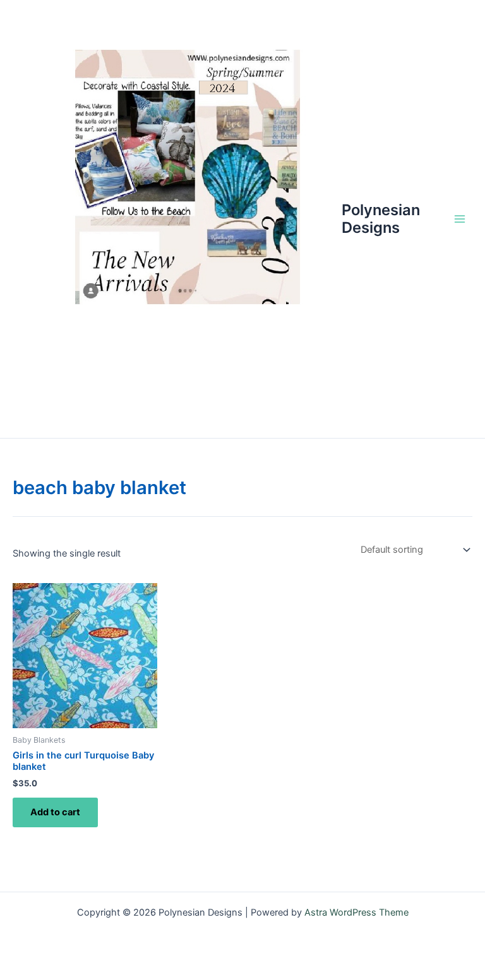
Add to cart (55, 812)
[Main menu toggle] (459, 219)
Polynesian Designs (381, 219)
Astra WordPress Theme (356, 912)
